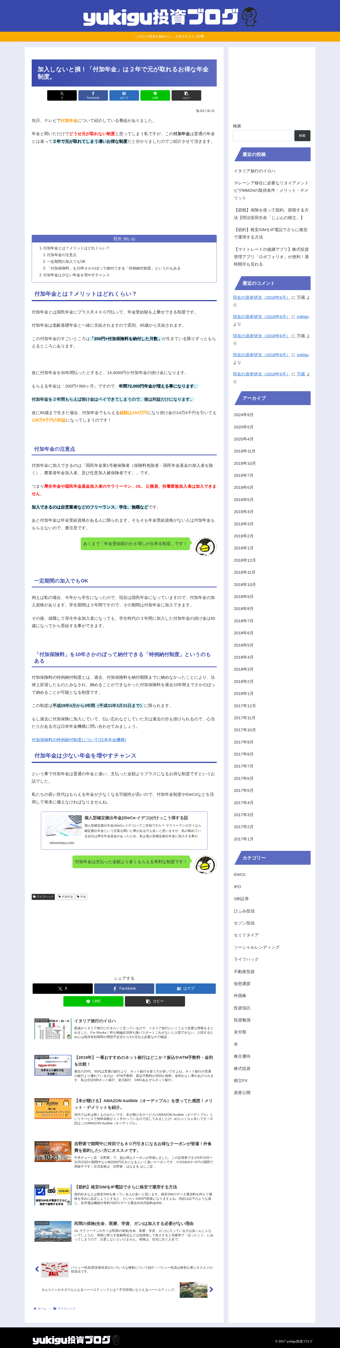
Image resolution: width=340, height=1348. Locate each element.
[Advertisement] (124, 196)
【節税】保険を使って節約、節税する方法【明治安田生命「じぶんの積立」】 (271, 214)
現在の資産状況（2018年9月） (261, 297)
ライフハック (45, 896)
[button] (186, 95)
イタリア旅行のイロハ (254, 171)
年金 (83, 896)
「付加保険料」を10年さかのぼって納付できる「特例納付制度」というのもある (114, 268)
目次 (117, 238)
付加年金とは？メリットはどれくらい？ (76, 248)
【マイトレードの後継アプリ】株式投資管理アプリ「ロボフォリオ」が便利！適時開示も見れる (271, 257)
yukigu (303, 316)
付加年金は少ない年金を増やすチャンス (76, 275)
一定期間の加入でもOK (66, 261)
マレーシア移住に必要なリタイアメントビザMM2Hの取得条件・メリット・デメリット (271, 190)
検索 (237, 126)
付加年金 (67, 896)
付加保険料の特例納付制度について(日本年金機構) (79, 740)
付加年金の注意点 (62, 255)
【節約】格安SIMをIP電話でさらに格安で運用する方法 (271, 233)
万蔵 (301, 374)
